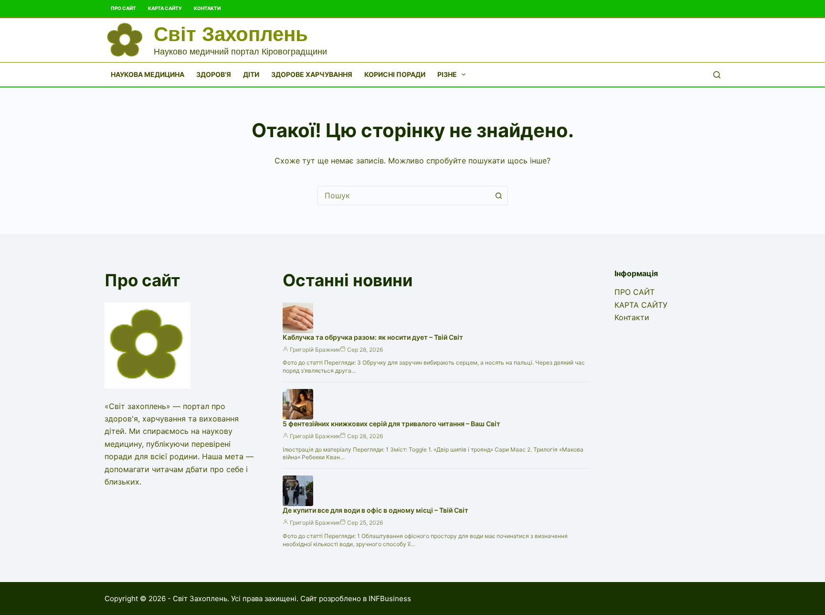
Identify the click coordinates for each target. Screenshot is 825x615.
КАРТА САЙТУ (165, 8)
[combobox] (403, 195)
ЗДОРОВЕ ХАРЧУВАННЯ (311, 74)
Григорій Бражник (315, 349)
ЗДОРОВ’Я (213, 74)
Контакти (207, 8)
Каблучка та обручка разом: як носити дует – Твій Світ (373, 337)
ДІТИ (251, 74)
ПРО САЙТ (123, 8)
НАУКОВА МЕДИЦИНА (147, 74)
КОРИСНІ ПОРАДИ (394, 74)
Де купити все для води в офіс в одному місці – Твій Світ (375, 510)
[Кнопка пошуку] (498, 195)
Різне (447, 74)
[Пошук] (716, 74)
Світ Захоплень (231, 34)
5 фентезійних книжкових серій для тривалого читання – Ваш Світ (391, 424)
